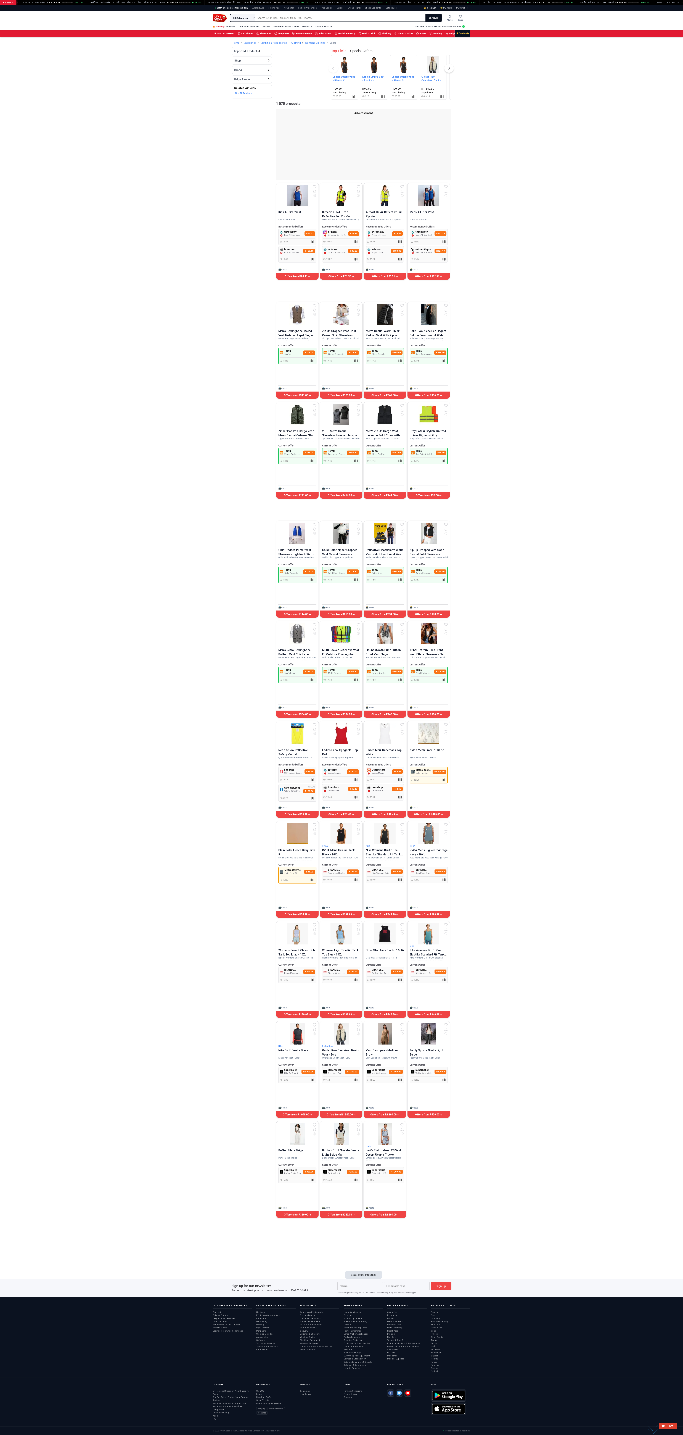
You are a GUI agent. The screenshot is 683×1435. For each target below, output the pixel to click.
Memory (260, 1325)
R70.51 (397, 233)
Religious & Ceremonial (355, 1365)
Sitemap (348, 1397)
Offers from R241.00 (383, 495)
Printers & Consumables (268, 1315)
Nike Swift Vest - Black (293, 1050)
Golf (433, 1346)
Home (236, 42)
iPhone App (274, 8)
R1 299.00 (396, 1172)
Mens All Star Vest (422, 212)
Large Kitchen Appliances (356, 1334)
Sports (423, 33)
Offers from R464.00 (340, 495)
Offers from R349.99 (383, 914)
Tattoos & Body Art (395, 1340)
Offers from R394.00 (383, 614)
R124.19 (440, 251)
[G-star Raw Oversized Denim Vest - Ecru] (341, 1034)
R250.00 (353, 771)
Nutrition (391, 1318)
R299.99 (353, 871)
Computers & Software (271, 1306)
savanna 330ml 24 (324, 26)
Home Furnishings (352, 1331)
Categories (250, 42)
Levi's (368, 1146)
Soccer (434, 1368)
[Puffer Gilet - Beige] (297, 1134)
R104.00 (353, 671)
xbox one (230, 26)
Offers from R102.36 (427, 276)
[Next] (449, 69)
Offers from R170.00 (340, 395)
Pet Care (348, 1349)
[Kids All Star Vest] (297, 195)
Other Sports (437, 1337)
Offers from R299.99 (340, 914)
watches (266, 26)
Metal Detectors (307, 1349)
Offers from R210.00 (340, 614)
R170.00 (353, 352)
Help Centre (305, 1394)
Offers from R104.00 (340, 714)
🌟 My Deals (446, 8)
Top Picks (338, 51)
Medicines (392, 1356)
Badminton (436, 1352)
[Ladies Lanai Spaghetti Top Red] (341, 733)
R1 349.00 (352, 1071)
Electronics (265, 33)
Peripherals (262, 1331)
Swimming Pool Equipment (357, 1356)
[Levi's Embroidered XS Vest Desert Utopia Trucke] (385, 1134)
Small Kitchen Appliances (356, 1328)
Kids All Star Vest (289, 212)
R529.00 (440, 1071)
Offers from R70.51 (383, 276)
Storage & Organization (355, 1359)
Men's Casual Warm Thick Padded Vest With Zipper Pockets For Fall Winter (382, 335)
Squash (434, 1356)
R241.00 (396, 452)
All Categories (224, 33)
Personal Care (394, 1325)
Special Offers (361, 51)
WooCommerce (276, 1409)
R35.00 (440, 452)
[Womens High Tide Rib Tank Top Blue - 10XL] (341, 933)
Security (304, 1331)
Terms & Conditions (353, 1391)
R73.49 (353, 233)
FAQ (214, 1419)
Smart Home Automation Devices (316, 1346)
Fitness (434, 1334)
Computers (283, 33)
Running (435, 1365)
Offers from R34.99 (296, 914)
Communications (308, 1328)
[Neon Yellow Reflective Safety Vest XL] (297, 733)
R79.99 (309, 771)
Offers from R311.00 (296, 395)
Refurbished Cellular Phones (226, 1325)
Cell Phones (247, 33)
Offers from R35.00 (427, 495)
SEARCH (433, 17)
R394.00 (396, 571)
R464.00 (353, 452)
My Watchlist (462, 8)
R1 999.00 (308, 1071)
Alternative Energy (352, 1352)
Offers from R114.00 (296, 614)
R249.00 (353, 1172)
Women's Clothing (315, 42)
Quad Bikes (436, 1328)
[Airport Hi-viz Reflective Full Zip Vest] (385, 195)
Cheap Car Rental (373, 8)
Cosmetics (392, 1312)
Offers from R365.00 (383, 395)
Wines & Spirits (405, 33)
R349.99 (397, 871)
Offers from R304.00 (296, 714)
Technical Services (265, 1343)
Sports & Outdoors (443, 1306)
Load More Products (363, 1274)
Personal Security (439, 1321)
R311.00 (309, 352)
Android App (258, 8)
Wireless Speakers (309, 1343)
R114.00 (309, 571)
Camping (435, 1318)
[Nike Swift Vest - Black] (297, 1034)
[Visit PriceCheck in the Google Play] (448, 1396)
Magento (262, 1413)
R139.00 (309, 791)
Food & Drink (368, 33)
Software (260, 1340)
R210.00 (353, 571)
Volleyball (435, 1349)
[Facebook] (390, 1393)
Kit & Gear (435, 1325)
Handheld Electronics (310, 1318)
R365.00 (396, 352)
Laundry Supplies (352, 1368)
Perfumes (392, 1315)
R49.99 (397, 771)
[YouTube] (407, 1393)
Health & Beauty (347, 33)
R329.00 (309, 1172)
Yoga (433, 1331)
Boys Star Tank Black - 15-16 (385, 950)
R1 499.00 (439, 771)
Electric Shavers (395, 1321)
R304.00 (309, 671)
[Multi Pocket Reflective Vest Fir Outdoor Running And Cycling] (341, 633)
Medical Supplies (395, 1359)
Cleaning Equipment (353, 1340)
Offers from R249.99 (383, 1014)
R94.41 (309, 233)
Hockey (434, 1359)
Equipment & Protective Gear (357, 1343)
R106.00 (440, 671)
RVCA (325, 846)
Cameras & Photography (312, 1312)
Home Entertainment (310, 1321)
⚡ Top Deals (462, 33)
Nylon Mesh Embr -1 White (427, 750)
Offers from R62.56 (340, 276)
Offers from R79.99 (296, 814)
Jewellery (438, 33)
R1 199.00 (396, 1071)
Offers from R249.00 (340, 1214)
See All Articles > (243, 93)
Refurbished (262, 1349)
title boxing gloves (282, 26)
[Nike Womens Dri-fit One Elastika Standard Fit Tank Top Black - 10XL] (385, 833)
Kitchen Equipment (353, 1318)
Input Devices (262, 1328)
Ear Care (391, 1352)
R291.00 (309, 452)
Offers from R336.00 (427, 395)
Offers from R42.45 (340, 814)
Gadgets (453, 33)
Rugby (434, 1362)
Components (262, 1318)
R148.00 (396, 671)
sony (296, 26)
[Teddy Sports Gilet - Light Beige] (429, 1034)
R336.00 (440, 352)
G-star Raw (327, 1046)
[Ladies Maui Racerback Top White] (385, 733)
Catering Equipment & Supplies (359, 1362)
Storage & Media (264, 1334)
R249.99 (397, 971)
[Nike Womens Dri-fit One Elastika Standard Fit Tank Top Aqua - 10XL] (429, 933)
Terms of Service (404, 1293)
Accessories (262, 1337)
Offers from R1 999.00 (296, 1114)
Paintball (435, 1312)
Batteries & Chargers (310, 1334)
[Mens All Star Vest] (429, 195)
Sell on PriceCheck (307, 8)
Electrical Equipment (310, 1340)
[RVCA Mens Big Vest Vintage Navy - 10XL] (429, 833)
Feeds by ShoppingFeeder (269, 1403)
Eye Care (391, 1334)
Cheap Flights (354, 8)
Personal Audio (307, 1315)
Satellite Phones (221, 1328)
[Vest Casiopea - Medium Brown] (385, 1034)
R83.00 (353, 251)
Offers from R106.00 (427, 714)
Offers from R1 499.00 (427, 814)
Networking (261, 1321)
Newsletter (289, 8)
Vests (284, 269)
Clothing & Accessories (274, 42)
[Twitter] (399, 1393)
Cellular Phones (220, 1315)
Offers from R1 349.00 (340, 1114)
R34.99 (309, 872)
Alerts (450, 20)
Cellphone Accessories (224, 1318)
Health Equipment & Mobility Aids (403, 1346)
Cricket (434, 1343)
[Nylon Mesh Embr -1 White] (429, 733)
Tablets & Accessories (267, 1346)
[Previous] (333, 69)
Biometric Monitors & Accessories (403, 1343)
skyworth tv (307, 26)
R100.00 (397, 251)
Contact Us (305, 1391)
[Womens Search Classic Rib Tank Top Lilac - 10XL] (297, 933)
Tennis (434, 1340)
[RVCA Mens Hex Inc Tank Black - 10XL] (341, 833)
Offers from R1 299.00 (383, 1214)
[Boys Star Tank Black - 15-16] (385, 933)
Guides (340, 8)
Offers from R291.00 (296, 495)
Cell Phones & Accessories (230, 1306)
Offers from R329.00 (296, 1214)
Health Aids (392, 1331)
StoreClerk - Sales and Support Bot (229, 1403)
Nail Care (391, 1337)
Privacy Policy (387, 1293)
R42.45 (353, 789)
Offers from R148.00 (383, 714)
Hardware (261, 1312)
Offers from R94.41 (296, 276)
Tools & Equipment (353, 1337)
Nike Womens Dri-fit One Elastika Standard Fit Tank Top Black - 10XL (383, 854)
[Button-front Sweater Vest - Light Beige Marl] (341, 1134)
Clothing (386, 33)
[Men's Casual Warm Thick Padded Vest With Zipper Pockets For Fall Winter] (385, 314)
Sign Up (260, 1391)
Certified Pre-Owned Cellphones (228, 1331)
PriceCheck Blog (221, 1413)
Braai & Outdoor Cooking (355, 1321)
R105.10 (309, 251)
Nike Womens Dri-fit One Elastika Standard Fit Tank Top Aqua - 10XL (427, 954)
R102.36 (440, 233)
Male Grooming (394, 1328)
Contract (217, 1312)
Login (259, 1394)
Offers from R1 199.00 (383, 1114)
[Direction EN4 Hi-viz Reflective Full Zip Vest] (341, 195)
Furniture (348, 1315)
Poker (434, 1315)
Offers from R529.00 (427, 1114)
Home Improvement (353, 1346)
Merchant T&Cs (263, 1397)
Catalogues (391, 8)
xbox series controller (249, 26)
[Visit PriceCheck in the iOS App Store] (448, 1409)
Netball (434, 1371)
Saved (460, 20)
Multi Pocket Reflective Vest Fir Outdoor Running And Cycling (340, 654)
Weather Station (307, 1337)
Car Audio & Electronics (311, 1325)
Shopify (261, 1409)
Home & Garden (304, 33)
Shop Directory (263, 1400)
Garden (347, 1325)
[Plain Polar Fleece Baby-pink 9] (297, 833)
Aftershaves (392, 1349)
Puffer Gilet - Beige (290, 1150)
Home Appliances (352, 1312)
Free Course (326, 8)
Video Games (325, 33)
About (215, 1416)
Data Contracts (220, 1321)
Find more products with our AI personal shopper (438, 26)
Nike (368, 846)
